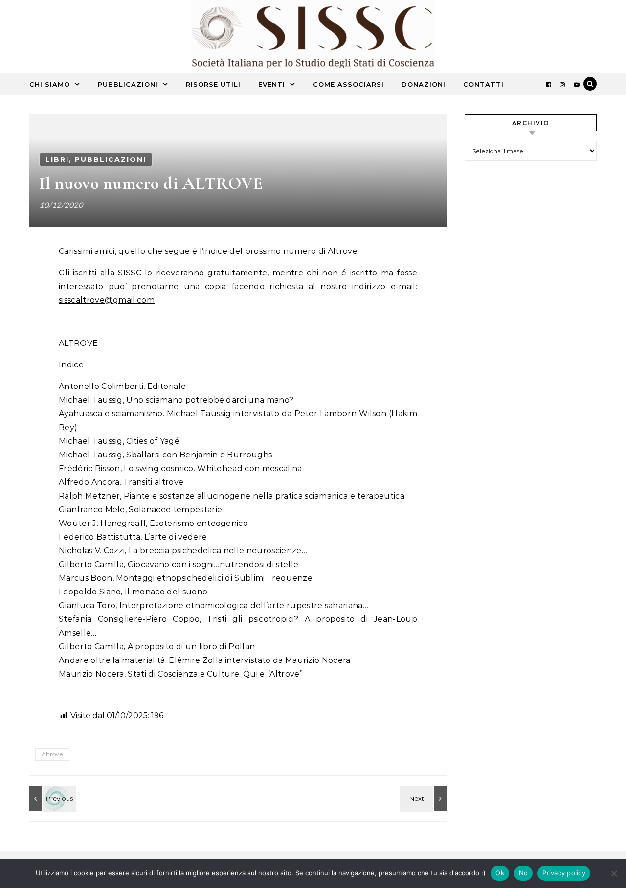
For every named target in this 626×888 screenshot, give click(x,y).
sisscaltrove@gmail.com (107, 300)
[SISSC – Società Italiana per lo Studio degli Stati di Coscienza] (313, 39)
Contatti (483, 84)
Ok (499, 873)
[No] (614, 873)
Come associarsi (348, 84)
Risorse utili (213, 84)
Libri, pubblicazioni (95, 159)
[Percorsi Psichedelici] (51, 798)
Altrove (52, 754)
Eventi (271, 84)
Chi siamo (49, 84)
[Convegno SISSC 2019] (424, 798)
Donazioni (424, 84)
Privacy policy (563, 873)
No (523, 873)
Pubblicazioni (128, 84)
